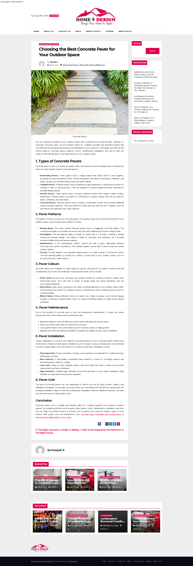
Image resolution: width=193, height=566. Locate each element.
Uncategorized (41, 515)
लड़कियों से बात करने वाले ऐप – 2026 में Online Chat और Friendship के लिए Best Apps (146, 74)
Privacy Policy (93, 31)
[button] (161, 31)
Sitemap (110, 31)
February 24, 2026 (111, 525)
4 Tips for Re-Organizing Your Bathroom (101, 429)
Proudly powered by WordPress (42, 561)
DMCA (78, 31)
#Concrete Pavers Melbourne (92, 65)
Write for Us (125, 31)
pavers (62, 151)
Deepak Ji (54, 62)
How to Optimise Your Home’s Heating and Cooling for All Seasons (146, 109)
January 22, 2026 (143, 525)
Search (137, 43)
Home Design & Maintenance (49, 44)
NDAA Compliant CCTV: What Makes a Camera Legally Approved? (144, 120)
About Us (48, 31)
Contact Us (64, 31)
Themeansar (73, 561)
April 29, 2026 (76, 525)
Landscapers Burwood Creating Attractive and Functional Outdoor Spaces (146, 98)
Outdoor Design (106, 515)
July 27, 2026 (43, 525)
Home (36, 31)
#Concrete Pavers (70, 65)
